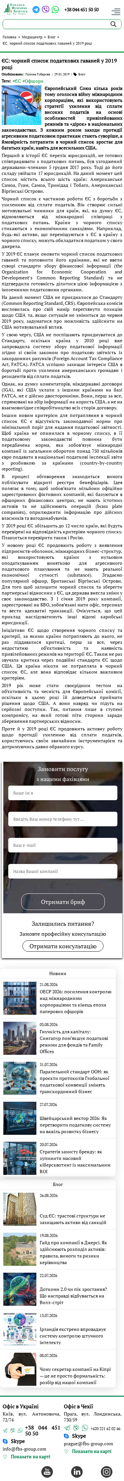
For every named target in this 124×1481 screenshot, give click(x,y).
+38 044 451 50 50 (81, 9)
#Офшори (33, 81)
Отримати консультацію (63, 946)
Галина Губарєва (37, 74)
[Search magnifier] (113, 24)
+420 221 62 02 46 (105, 1428)
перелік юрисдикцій (72, 155)
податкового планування (31, 569)
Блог (52, 37)
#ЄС (17, 81)
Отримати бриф (63, 902)
